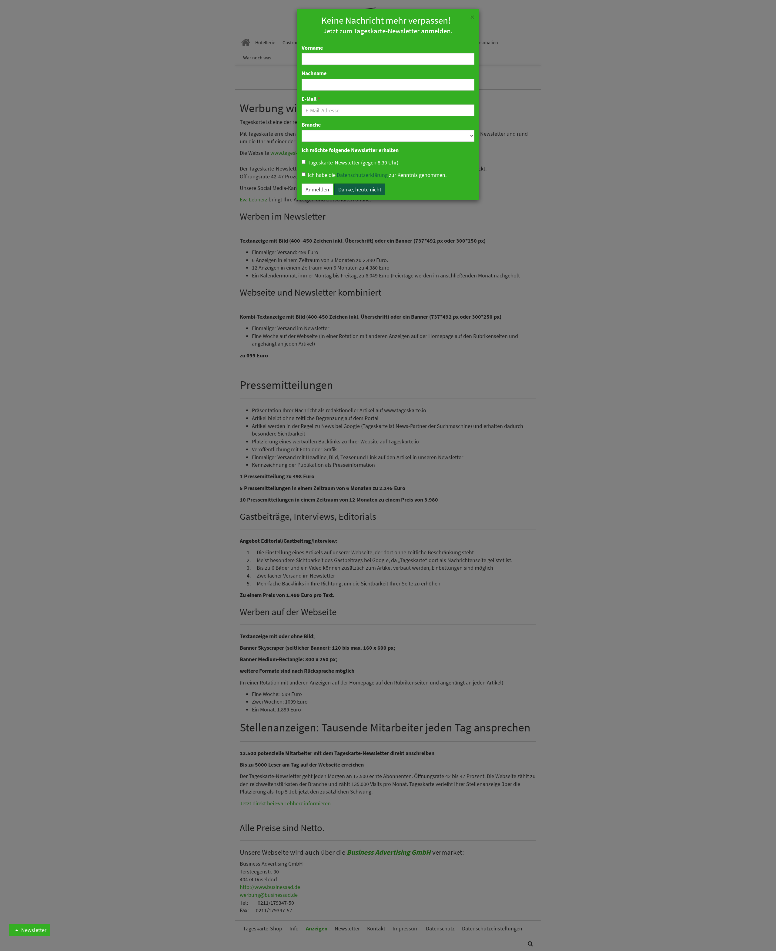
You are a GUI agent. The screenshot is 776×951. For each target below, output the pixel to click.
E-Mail (311, 98)
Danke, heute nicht (359, 189)
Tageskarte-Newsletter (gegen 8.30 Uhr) (353, 162)
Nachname (314, 73)
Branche (311, 124)
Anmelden (317, 189)
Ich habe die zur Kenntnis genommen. (377, 174)
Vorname (312, 47)
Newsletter (33, 929)
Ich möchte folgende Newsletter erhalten (350, 150)
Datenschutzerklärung (362, 174)
